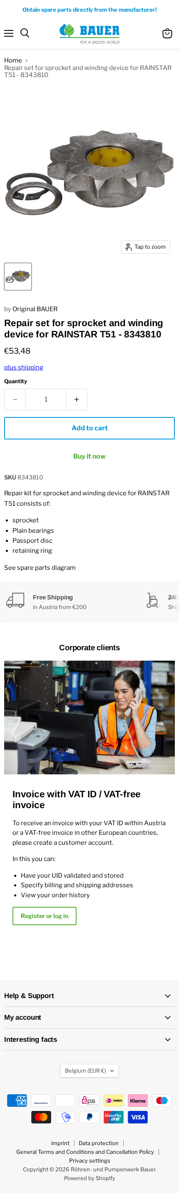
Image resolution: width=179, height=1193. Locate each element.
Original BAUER (34, 309)
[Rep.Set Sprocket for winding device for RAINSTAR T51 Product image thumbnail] (18, 276)
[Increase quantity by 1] (76, 399)
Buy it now (89, 456)
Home (13, 60)
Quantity (15, 381)
